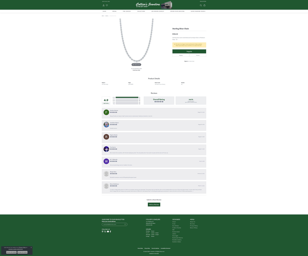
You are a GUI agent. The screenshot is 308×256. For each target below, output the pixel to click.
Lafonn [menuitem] (174, 233)
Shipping (181, 55)
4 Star (114, 99)
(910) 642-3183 (136, 70)
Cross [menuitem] (174, 223)
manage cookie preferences (16, 249)
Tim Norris (113, 147)
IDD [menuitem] (173, 229)
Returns (197, 55)
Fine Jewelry (127, 11)
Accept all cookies (22, 252)
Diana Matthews (114, 184)
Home (104, 11)
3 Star (114, 100)
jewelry (106, 15)
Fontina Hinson (114, 110)
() (139, 97)
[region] (136, 43)
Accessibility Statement (165, 248)
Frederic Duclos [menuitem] (176, 227)
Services (192, 223)
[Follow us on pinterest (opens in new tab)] (102, 232)
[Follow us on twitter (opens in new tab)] (105, 232)
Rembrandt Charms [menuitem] (177, 237)
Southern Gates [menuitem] (176, 241)
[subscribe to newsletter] (125, 224)
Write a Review (154, 204)
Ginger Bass (113, 172)
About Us (192, 221)
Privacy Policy (194, 225)
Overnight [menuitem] (175, 235)
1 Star (114, 103)
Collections (141, 11)
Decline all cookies (11, 252)
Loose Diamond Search (198, 11)
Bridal (115, 11)
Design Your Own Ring (177, 11)
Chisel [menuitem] (174, 221)
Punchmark (156, 253)
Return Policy (194, 227)
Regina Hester (114, 135)
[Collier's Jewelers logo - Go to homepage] (154, 5)
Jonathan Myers (114, 122)
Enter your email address (109, 221)
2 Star (114, 102)
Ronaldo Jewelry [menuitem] (177, 239)
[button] (203, 1)
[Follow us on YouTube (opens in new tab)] (108, 232)
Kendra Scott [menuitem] (176, 231)
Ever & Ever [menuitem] (175, 225)
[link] (106, 1)
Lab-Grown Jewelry (157, 11)
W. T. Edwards (113, 159)
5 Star (114, 97)
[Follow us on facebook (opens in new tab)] (110, 232)
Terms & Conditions (155, 248)
